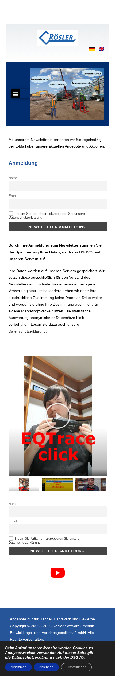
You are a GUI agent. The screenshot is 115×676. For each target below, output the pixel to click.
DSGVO (86, 252)
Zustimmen (18, 667)
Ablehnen (46, 667)
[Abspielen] (58, 416)
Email (13, 196)
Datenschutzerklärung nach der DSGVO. (48, 657)
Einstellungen (76, 667)
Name (13, 178)
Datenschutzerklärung (27, 331)
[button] (15, 93)
